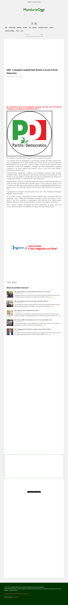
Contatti (27, 593)
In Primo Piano (12, 27)
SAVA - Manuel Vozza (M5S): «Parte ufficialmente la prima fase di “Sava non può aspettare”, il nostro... (34, 320)
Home (6, 27)
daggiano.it (16, 597)
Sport (22, 31)
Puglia (17, 31)
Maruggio (34, 27)
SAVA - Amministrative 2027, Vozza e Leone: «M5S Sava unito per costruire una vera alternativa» (32, 291)
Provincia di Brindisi (9, 31)
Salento (51, 27)
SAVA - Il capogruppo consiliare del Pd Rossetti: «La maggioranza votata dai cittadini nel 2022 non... (33, 329)
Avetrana (25, 27)
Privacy (6, 593)
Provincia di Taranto (43, 27)
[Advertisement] (40, 17)
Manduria (19, 27)
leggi (52, 297)
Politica (14, 282)
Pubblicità (21, 593)
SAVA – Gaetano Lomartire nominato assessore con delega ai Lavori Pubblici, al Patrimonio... (32, 301)
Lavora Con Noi (13, 593)
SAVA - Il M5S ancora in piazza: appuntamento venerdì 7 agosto (26, 310)
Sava (30, 27)
